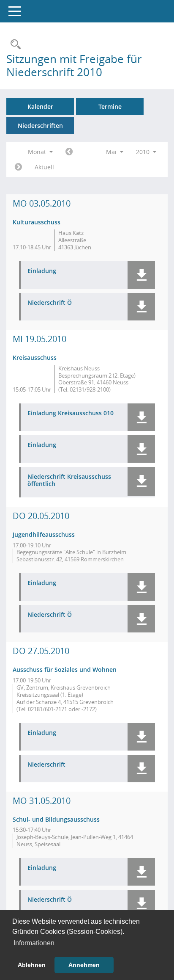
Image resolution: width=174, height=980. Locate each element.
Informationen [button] (34, 943)
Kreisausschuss (35, 357)
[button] (141, 275)
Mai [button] (112, 152)
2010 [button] (143, 152)
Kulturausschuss (36, 222)
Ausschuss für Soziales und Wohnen (65, 669)
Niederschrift (46, 764)
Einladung (41, 271)
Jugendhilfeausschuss (44, 534)
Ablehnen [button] (32, 964)
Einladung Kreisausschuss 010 (70, 413)
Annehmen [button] (84, 964)
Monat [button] (38, 152)
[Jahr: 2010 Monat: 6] (18, 167)
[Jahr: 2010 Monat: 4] (69, 152)
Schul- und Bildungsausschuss (56, 819)
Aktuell (44, 167)
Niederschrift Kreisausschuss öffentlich (69, 480)
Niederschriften (40, 125)
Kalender (40, 106)
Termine (110, 106)
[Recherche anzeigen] (13, 45)
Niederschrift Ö (49, 302)
